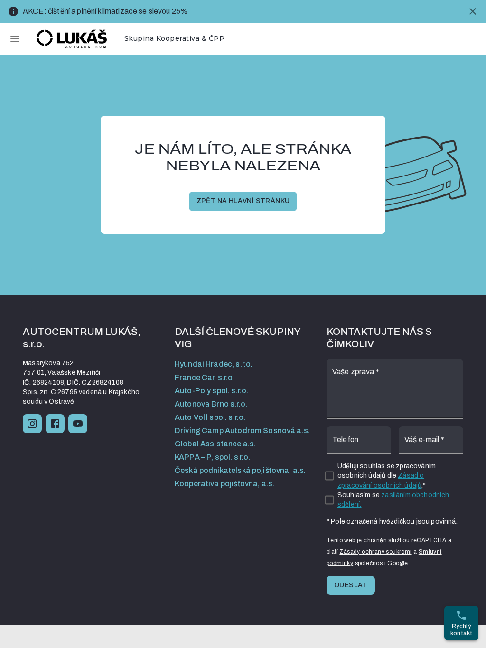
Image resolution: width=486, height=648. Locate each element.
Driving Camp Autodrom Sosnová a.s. (242, 430)
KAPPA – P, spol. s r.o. (212, 457)
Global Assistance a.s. (215, 444)
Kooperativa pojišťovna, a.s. (224, 484)
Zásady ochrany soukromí (375, 551)
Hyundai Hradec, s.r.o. (213, 364)
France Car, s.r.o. (205, 377)
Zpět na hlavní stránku (243, 200)
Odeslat (350, 585)
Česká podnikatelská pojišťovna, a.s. (240, 470)
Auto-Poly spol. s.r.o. (211, 391)
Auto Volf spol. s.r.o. (210, 417)
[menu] (15, 39)
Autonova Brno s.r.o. (211, 404)
